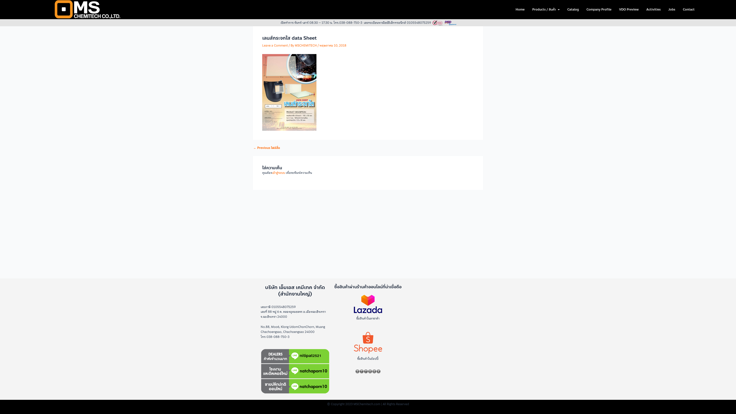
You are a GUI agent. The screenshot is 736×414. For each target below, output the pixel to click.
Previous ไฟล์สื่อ (266, 148)
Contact (689, 9)
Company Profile (598, 9)
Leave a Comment (275, 45)
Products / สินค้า (544, 9)
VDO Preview (629, 9)
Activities (653, 9)
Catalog (573, 9)
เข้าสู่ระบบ (278, 172)
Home (520, 9)
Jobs (671, 9)
